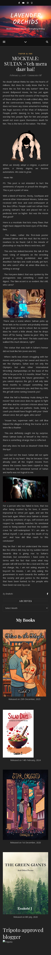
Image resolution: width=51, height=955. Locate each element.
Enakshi (9, 593)
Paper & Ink (26, 53)
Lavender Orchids (25, 19)
